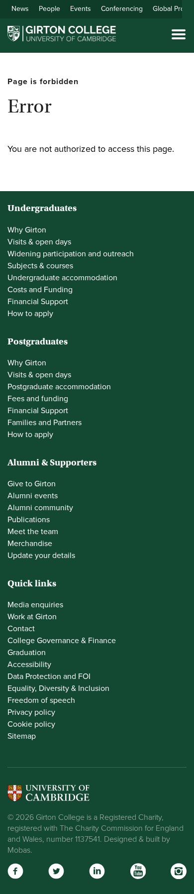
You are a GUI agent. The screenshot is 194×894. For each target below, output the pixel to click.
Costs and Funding (40, 290)
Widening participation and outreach (70, 254)
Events (80, 8)
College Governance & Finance (61, 641)
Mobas (18, 850)
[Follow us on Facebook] (15, 871)
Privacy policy (31, 712)
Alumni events (32, 496)
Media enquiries (35, 605)
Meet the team (32, 532)
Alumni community (40, 508)
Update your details (41, 555)
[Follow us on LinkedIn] (97, 871)
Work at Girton (32, 617)
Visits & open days (39, 242)
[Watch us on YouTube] (138, 871)
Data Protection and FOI (49, 676)
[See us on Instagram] (179, 871)
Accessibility (29, 665)
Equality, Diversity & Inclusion (58, 688)
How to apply (30, 314)
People (49, 8)
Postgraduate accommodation (59, 387)
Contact (21, 629)
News (20, 8)
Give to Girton (31, 484)
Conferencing (122, 8)
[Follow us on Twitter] (56, 871)
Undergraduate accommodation (62, 278)
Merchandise (29, 544)
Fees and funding (37, 399)
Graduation (26, 653)
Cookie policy (31, 724)
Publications (28, 520)
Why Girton (26, 230)
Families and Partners (44, 423)
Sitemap (21, 736)
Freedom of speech (41, 700)
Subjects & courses (40, 266)
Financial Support (37, 302)
